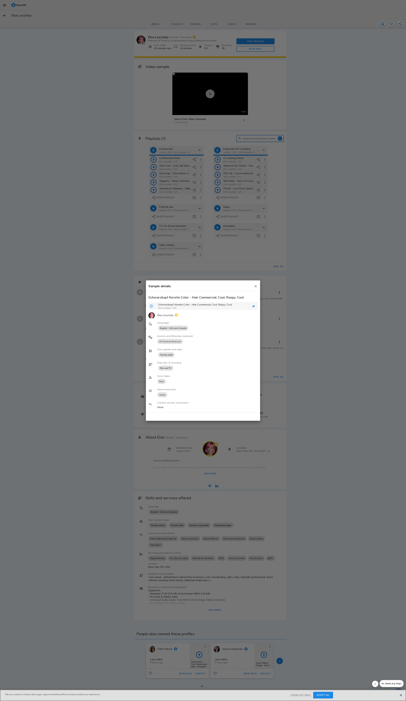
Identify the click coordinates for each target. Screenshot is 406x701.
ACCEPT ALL (323, 695)
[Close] (400, 695)
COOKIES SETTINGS (300, 695)
